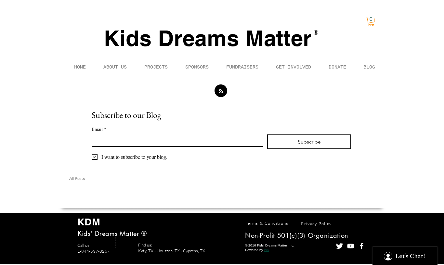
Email (99, 129)
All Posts (77, 178)
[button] (371, 21)
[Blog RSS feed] (221, 91)
